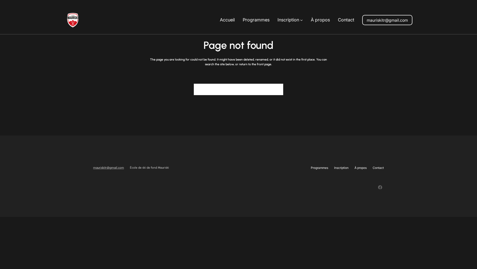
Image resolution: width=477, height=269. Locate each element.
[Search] (276, 89)
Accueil (227, 19)
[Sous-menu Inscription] (301, 20)
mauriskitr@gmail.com (387, 20)
